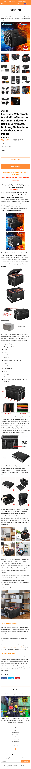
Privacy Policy (15, 734)
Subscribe (25, 761)
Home (2, 16)
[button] (5, 137)
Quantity (3, 150)
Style (2, 143)
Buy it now (15, 166)
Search (15, 730)
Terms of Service (15, 737)
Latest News (15, 690)
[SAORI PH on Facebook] (15, 749)
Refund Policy (15, 732)
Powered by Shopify (22, 765)
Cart (20, 4)
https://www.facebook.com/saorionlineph (13, 647)
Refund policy (15, 741)
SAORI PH (15, 10)
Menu (4, 4)
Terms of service (15, 739)
